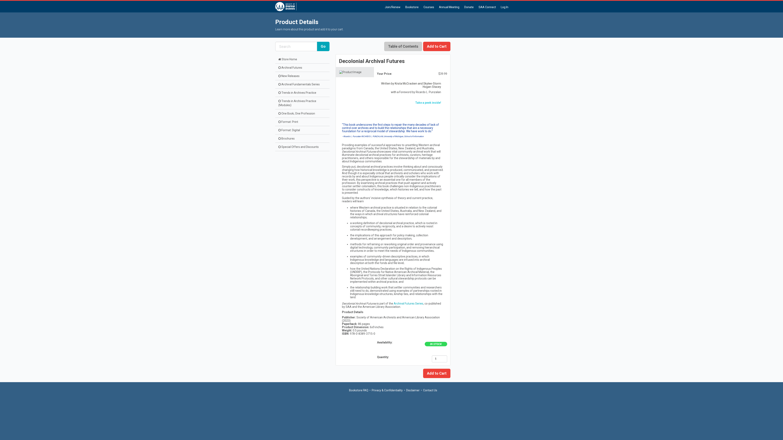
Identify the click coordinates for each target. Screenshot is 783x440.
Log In (504, 7)
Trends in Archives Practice (298, 92)
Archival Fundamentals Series (300, 84)
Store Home (289, 59)
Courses (429, 7)
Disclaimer (413, 390)
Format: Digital (290, 130)
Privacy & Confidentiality (387, 390)
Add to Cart (437, 373)
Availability (384, 342)
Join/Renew (392, 7)
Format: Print (289, 121)
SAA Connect (487, 7)
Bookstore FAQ (358, 390)
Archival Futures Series (408, 303)
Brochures (288, 138)
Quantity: (383, 357)
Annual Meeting (449, 7)
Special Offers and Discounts (300, 146)
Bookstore (412, 7)
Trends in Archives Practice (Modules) (297, 103)
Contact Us (430, 390)
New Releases (290, 76)
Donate (469, 7)
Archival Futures (291, 67)
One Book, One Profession (298, 113)
